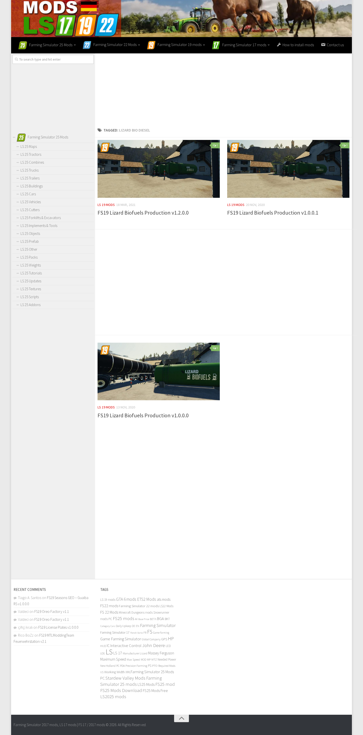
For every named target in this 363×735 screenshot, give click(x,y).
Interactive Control (125, 645)
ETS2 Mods (146, 599)
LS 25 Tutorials (31, 273)
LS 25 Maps (28, 146)
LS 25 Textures (30, 289)
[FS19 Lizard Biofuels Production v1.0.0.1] (288, 169)
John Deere (153, 645)
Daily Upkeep (123, 626)
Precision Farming (136, 666)
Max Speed (133, 659)
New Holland (108, 666)
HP (171, 638)
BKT (167, 619)
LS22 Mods (166, 606)
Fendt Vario (136, 632)
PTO (155, 666)
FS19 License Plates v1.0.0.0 (58, 627)
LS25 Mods (146, 684)
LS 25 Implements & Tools (38, 225)
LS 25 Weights (30, 265)
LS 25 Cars (28, 194)
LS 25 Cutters (30, 209)
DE (133, 626)
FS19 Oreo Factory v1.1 (51, 611)
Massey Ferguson (161, 653)
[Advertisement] (223, 88)
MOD (143, 659)
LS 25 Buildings (31, 186)
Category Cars (107, 626)
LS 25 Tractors (30, 154)
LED (168, 646)
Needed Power (167, 659)
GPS (164, 639)
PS (149, 666)
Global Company (151, 639)
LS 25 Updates (30, 281)
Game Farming (161, 632)
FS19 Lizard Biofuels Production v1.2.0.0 (143, 212)
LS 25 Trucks (29, 170)
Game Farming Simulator (120, 639)
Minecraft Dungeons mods (136, 612)
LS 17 (117, 652)
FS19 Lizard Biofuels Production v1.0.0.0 (143, 415)
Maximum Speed (113, 659)
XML (128, 672)
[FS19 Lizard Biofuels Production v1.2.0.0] (159, 169)
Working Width (114, 672)
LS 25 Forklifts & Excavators (40, 217)
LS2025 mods (113, 696)
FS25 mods (123, 618)
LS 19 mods (106, 204)
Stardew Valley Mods (125, 678)
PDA (122, 666)
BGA (160, 618)
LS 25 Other (28, 249)
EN (137, 626)
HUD (103, 646)
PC (117, 666)
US (101, 672)
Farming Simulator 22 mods (139, 606)
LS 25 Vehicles (30, 202)
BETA (153, 619)
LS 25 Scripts (29, 296)
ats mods (163, 599)
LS (109, 651)
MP (149, 659)
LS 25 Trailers (30, 178)
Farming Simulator (158, 625)
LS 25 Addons (30, 304)
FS (149, 631)
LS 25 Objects (30, 233)
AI (136, 619)
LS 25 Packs (29, 257)
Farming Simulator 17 (115, 632)
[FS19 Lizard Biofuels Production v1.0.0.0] (159, 372)
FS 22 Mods (109, 612)
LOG (102, 653)
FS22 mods (109, 605)
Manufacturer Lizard (135, 653)
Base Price (143, 619)
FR (144, 632)
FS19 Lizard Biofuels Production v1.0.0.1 (272, 212)
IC (108, 645)
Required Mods (166, 666)
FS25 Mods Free (155, 690)
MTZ (154, 659)
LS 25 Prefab (29, 241)
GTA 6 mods (126, 599)
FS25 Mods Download (121, 690)
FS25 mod (165, 684)
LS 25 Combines (32, 162)
